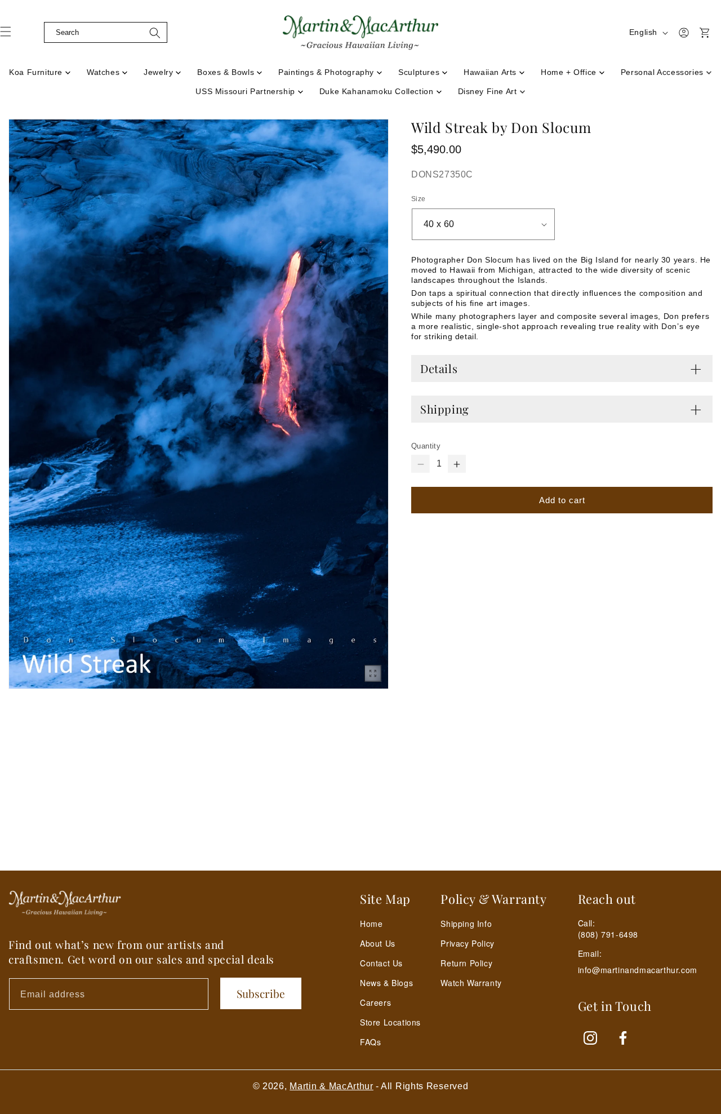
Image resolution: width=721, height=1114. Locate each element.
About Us (377, 943)
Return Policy (466, 963)
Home (371, 923)
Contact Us (381, 963)
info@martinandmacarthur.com (637, 970)
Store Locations (390, 1022)
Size (418, 199)
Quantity (425, 446)
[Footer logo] (64, 903)
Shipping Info (466, 923)
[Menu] (12, 35)
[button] (35, 32)
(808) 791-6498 (608, 934)
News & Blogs (386, 982)
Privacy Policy (467, 943)
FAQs (370, 1042)
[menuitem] (40, 68)
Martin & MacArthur (331, 1086)
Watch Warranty (470, 982)
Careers (375, 1002)
